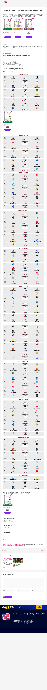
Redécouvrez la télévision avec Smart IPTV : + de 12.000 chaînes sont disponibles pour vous (7, 564)
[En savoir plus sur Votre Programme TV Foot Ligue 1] (18, 560)
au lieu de (19, 607)
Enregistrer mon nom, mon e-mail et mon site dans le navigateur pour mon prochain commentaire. (19, 593)
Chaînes (4, 11)
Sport (6, 11)
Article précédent (4, 550)
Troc (28, 623)
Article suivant (43, 550)
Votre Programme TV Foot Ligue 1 (17, 565)
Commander (7, 129)
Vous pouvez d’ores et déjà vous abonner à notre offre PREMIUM (25, 15)
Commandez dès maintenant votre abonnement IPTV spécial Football (13, 544)
